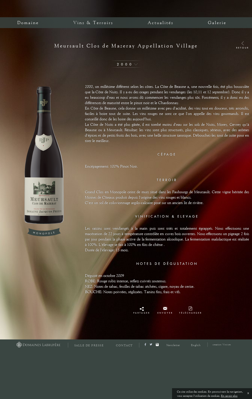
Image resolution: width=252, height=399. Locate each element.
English (196, 345)
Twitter (142, 314)
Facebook (142, 310)
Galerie (217, 22)
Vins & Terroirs (93, 22)
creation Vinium (222, 344)
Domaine (28, 22)
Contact (124, 345)
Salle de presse (89, 345)
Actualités (160, 22)
